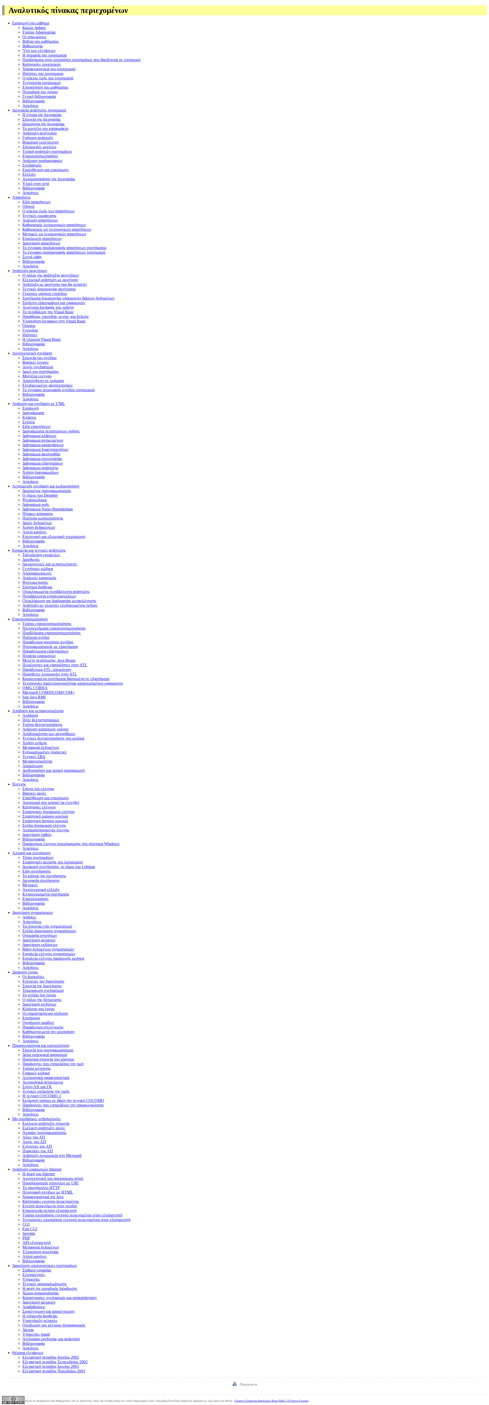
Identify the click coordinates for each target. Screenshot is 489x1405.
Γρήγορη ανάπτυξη (37, 138)
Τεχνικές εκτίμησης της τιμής (46, 1091)
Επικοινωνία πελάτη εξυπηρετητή (49, 1210)
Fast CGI (29, 1229)
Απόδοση (30, 715)
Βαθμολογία (32, 46)
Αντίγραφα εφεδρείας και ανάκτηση (51, 1339)
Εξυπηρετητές (33, 1275)
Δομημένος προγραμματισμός (46, 491)
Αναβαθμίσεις (33, 1307)
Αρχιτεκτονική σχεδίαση (32, 353)
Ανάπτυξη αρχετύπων (29, 270)
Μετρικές (30, 885)
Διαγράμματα (33, 413)
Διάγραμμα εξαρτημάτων (42, 463)
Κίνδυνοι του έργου (38, 1009)
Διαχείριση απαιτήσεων (41, 243)
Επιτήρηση (31, 1018)
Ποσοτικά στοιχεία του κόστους (48, 1059)
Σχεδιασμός (32, 165)
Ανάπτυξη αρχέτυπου (39, 133)
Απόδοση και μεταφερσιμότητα (37, 711)
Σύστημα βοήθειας (37, 587)
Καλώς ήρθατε (34, 27)
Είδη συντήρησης (36, 871)
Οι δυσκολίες (33, 977)
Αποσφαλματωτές (37, 573)
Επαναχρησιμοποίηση (40, 156)
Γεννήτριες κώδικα (37, 568)
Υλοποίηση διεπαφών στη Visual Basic (54, 321)
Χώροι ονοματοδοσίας (40, 1293)
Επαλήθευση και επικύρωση (45, 170)
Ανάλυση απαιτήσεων (40, 220)
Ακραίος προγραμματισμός (44, 1132)
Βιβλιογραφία (33, 101)
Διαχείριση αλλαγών (39, 940)
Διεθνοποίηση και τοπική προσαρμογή (53, 770)
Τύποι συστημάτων (37, 857)
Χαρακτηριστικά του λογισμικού (48, 69)
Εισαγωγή (30, 408)
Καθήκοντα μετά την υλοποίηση (48, 1032)
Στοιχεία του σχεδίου (39, 358)
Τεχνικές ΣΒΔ (33, 756)
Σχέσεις (28, 422)
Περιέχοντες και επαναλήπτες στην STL (54, 665)
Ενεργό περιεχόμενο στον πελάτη (49, 1206)
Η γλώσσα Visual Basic (41, 339)
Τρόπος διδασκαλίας (39, 32)
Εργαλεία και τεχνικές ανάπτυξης (39, 550)
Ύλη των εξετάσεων (39, 50)
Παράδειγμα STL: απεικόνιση (46, 669)
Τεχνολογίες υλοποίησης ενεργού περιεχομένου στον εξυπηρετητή (76, 1220)
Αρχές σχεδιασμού (37, 367)
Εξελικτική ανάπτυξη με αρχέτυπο (50, 280)
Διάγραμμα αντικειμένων (42, 440)
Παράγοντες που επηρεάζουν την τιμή (53, 1064)
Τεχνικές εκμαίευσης (39, 215)
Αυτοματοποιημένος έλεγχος (45, 830)
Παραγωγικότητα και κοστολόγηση (40, 1045)
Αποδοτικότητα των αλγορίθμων (48, 734)
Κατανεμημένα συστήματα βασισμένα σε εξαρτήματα (65, 679)
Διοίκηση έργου (25, 972)
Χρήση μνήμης (34, 743)
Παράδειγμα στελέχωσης (42, 1027)
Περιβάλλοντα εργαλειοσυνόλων (49, 596)
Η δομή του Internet (38, 1174)
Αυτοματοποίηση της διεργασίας (48, 179)
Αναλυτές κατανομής (39, 578)
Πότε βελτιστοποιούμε (40, 720)
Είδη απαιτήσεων (36, 202)
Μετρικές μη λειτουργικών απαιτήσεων (54, 234)
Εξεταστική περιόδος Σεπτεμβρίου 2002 (55, 1362)
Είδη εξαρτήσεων (36, 426)
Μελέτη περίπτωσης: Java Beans (48, 660)
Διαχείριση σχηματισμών (32, 912)
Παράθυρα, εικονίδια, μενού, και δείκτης (55, 316)
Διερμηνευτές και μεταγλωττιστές (49, 564)
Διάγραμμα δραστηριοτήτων (45, 449)
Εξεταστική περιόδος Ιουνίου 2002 (50, 1357)
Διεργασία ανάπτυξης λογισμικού (39, 110)
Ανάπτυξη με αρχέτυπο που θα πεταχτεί (54, 284)
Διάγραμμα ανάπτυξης (40, 468)
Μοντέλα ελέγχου (36, 376)
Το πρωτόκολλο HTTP (41, 1187)
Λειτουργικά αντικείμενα (42, 1082)
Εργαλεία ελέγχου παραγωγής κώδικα (53, 958)
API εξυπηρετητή (36, 1242)
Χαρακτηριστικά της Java (42, 1197)
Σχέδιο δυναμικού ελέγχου (44, 825)
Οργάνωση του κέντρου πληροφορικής (53, 1325)
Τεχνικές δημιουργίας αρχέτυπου (49, 289)
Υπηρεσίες (31, 1279)
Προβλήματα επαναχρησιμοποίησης (51, 633)
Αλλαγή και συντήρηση (31, 853)
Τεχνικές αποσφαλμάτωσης (44, 1284)
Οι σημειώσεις (34, 37)
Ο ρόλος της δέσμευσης (41, 999)
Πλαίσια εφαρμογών (39, 656)
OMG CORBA (35, 688)
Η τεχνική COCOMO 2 (41, 1096)
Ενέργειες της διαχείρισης (43, 981)
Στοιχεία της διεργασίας (41, 119)
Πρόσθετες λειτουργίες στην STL (49, 674)
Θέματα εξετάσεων (28, 1352)
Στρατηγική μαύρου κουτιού (45, 816)
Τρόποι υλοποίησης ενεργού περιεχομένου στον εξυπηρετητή (72, 1215)
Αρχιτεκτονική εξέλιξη (40, 889)
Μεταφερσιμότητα (37, 761)
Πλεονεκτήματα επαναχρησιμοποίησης (54, 628)
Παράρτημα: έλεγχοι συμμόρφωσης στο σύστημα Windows (70, 844)
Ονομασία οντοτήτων (39, 935)
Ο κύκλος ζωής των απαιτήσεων (48, 211)
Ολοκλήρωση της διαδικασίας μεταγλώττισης (59, 601)
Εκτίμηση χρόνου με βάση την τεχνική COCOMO (63, 1100)
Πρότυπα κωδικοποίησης (42, 518)
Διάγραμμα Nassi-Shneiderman (47, 509)
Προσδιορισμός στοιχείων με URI (50, 1183)
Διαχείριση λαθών (37, 834)
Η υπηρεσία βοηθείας (39, 1316)
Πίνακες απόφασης (37, 513)
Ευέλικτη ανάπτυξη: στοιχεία (45, 1123)
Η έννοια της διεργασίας (42, 115)
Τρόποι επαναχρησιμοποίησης (46, 624)
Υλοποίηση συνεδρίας (40, 1252)
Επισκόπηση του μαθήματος (45, 87)
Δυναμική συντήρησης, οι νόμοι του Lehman (58, 866)
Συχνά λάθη (32, 257)
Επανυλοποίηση (35, 899)
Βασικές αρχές (34, 793)
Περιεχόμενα (248, 1384)
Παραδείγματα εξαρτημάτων (45, 651)
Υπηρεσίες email (36, 1334)
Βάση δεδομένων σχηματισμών (48, 949)
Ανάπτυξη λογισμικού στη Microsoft (52, 1155)
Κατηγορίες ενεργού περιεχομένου (50, 1201)
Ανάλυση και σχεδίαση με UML (38, 403)
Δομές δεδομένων (37, 523)
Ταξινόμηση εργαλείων (41, 555)
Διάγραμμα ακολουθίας (41, 454)
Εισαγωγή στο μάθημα (30, 23)
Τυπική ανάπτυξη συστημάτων (47, 151)
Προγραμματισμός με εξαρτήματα (50, 646)
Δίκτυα (28, 1330)
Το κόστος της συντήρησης (44, 876)
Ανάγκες (29, 917)
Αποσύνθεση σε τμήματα (43, 381)
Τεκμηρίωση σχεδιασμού (43, 990)
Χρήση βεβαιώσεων (38, 527)
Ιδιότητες (29, 335)
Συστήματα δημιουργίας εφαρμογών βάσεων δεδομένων (68, 298)
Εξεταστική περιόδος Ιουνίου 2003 (50, 1366)
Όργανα (28, 325)
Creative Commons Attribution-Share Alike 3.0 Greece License (271, 1400)
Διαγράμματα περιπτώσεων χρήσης (51, 431)
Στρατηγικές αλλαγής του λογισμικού (52, 862)
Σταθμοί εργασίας (36, 1270)
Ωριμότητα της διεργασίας (43, 124)
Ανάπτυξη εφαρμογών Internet (36, 1169)
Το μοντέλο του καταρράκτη (45, 128)
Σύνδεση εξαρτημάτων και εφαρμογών (53, 303)
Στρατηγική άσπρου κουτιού (45, 821)
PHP (26, 1238)
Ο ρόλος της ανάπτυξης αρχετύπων (50, 275)
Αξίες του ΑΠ (33, 1137)
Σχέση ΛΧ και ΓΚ (37, 1087)
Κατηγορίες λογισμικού (41, 64)
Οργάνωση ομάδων (38, 1022)
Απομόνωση (32, 766)
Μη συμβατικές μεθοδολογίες (36, 1119)
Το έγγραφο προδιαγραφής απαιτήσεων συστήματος (64, 248)
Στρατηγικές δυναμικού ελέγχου (48, 811)
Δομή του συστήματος (40, 371)
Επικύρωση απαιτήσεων (42, 238)
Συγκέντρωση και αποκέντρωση (48, 1311)
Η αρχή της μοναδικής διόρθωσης (49, 1288)
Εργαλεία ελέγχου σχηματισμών (48, 954)
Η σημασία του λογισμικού (44, 55)
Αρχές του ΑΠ (34, 1142)
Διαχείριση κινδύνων (39, 1004)
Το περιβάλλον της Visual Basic (48, 312)
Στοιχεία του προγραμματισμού (47, 1050)
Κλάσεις (29, 417)
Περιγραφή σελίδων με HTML (47, 1192)
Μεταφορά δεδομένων (40, 747)
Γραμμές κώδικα (36, 1073)
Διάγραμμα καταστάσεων (43, 445)
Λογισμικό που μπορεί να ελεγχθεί (50, 802)
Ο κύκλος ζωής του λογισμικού (47, 78)
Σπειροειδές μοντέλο (39, 147)
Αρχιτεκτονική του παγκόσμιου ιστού (52, 1178)
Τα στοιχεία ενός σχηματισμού (47, 926)
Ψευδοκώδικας (34, 500)
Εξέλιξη (28, 174)
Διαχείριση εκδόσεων (40, 944)
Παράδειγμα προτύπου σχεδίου (47, 642)
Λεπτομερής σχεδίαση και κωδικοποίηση (45, 486)
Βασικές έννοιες (35, 362)
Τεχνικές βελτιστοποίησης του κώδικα (53, 738)
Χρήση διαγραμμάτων (40, 472)
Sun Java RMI (34, 697)
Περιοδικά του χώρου (40, 92)
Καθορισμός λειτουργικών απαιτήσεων (54, 225)
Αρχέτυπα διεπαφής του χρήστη (48, 307)
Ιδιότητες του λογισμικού (42, 73)
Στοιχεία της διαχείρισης (42, 986)
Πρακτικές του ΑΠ (37, 1151)
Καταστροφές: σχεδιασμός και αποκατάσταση (59, 1297)
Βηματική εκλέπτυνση (40, 142)
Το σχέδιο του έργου (39, 995)
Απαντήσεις (32, 922)
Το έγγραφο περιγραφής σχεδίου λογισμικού (58, 390)
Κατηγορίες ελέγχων (39, 807)
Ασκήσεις (30, 105)
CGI (26, 1224)
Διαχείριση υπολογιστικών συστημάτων (44, 1265)
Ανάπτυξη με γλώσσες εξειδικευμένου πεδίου (59, 605)
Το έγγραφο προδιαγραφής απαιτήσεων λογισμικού (63, 252)
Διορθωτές (31, 559)
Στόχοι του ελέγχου (38, 789)
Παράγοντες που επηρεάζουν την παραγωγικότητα (62, 1105)
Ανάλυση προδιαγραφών (42, 160)
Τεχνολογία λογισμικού (41, 82)
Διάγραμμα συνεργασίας (42, 458)
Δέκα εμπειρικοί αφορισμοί (44, 1054)
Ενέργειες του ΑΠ (37, 1146)
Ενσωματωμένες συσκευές (44, 752)
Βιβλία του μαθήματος (40, 41)
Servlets (28, 1233)
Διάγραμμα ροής (35, 504)
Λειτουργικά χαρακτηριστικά (45, 1077)
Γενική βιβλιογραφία (39, 96)
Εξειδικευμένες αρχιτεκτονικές (47, 385)
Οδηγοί (28, 206)
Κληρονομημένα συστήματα (45, 894)
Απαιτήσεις (21, 197)
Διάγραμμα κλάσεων (39, 436)
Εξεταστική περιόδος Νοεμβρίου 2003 (53, 1371)
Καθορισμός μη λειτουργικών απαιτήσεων (56, 229)
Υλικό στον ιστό (35, 183)
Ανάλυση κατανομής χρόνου (45, 729)
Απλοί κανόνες (34, 532)
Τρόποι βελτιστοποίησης (42, 724)
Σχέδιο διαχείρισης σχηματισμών (49, 931)
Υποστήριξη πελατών (39, 1320)
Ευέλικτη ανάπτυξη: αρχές (43, 1128)
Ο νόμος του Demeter (40, 495)
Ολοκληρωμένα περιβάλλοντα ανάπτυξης (56, 591)
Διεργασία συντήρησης (41, 880)
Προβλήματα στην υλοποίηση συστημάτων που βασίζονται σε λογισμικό (81, 60)
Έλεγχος (19, 784)
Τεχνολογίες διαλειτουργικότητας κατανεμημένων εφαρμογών (72, 683)
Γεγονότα (30, 330)
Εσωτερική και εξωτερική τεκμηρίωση (53, 536)
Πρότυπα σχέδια (35, 637)
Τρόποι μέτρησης (36, 1068)
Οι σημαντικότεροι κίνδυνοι (45, 1013)
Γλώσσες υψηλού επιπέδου (44, 293)
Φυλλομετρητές (35, 582)
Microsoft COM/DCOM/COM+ (48, 692)
